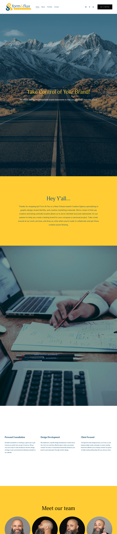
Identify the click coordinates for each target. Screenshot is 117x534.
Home (37, 7)
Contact (56, 7)
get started (105, 7)
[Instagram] (86, 7)
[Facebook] (89, 7)
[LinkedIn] (93, 7)
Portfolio (49, 7)
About (43, 7)
